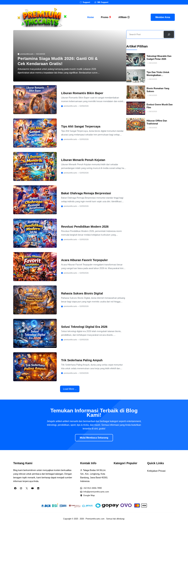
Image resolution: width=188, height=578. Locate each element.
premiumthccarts (26, 54)
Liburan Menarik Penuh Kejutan (83, 160)
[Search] (169, 34)
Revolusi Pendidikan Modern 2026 (85, 226)
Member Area (162, 17)
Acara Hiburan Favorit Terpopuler (84, 260)
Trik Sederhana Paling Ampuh (82, 360)
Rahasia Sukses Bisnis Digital (82, 293)
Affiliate (122, 17)
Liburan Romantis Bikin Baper (82, 93)
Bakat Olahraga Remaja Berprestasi (86, 193)
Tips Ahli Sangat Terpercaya (80, 126)
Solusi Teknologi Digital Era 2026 (84, 326)
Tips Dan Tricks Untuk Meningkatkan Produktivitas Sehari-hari (159, 75)
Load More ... (70, 389)
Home (90, 17)
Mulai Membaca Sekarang (94, 437)
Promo (105, 17)
